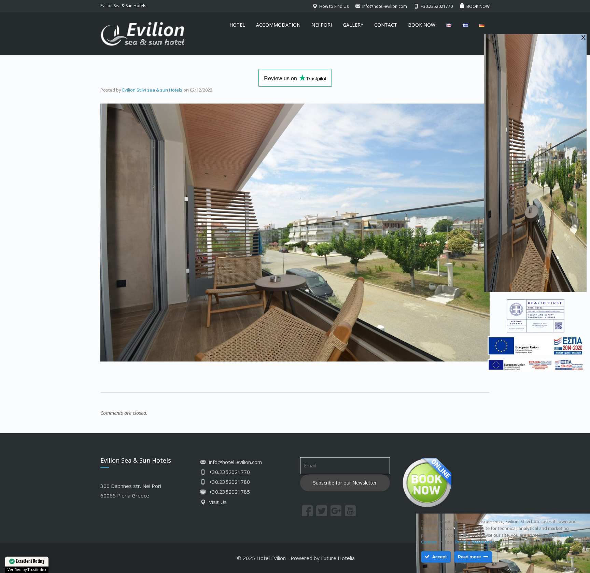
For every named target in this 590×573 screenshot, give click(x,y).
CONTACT (385, 25)
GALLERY (353, 25)
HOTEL (237, 25)
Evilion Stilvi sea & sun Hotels (152, 90)
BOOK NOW (421, 25)
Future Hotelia (338, 558)
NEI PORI (321, 25)
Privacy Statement (473, 542)
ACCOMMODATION (278, 25)
